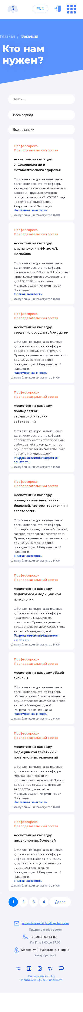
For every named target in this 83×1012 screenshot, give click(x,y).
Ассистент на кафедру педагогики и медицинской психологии (37, 594)
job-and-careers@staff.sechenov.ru (45, 923)
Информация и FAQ (41, 976)
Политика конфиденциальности (41, 980)
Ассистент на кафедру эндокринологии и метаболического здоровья (37, 164)
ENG (40, 9)
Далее (60, 902)
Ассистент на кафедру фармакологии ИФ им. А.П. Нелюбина (36, 248)
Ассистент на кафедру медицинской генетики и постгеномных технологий (36, 752)
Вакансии (29, 36)
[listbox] (41, 115)
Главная (7, 36)
